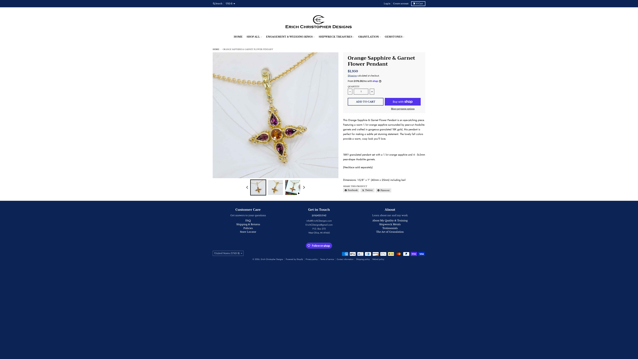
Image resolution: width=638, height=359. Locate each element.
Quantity (353, 86)
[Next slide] (303, 187)
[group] (258, 187)
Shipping (352, 75)
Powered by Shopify (294, 259)
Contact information (345, 259)
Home (216, 49)
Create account (401, 3)
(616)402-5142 (319, 215)
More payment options (403, 109)
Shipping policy (363, 259)
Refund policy (378, 259)
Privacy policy (312, 259)
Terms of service (327, 259)
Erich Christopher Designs (272, 259)
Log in (387, 3)
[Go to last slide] (247, 187)
